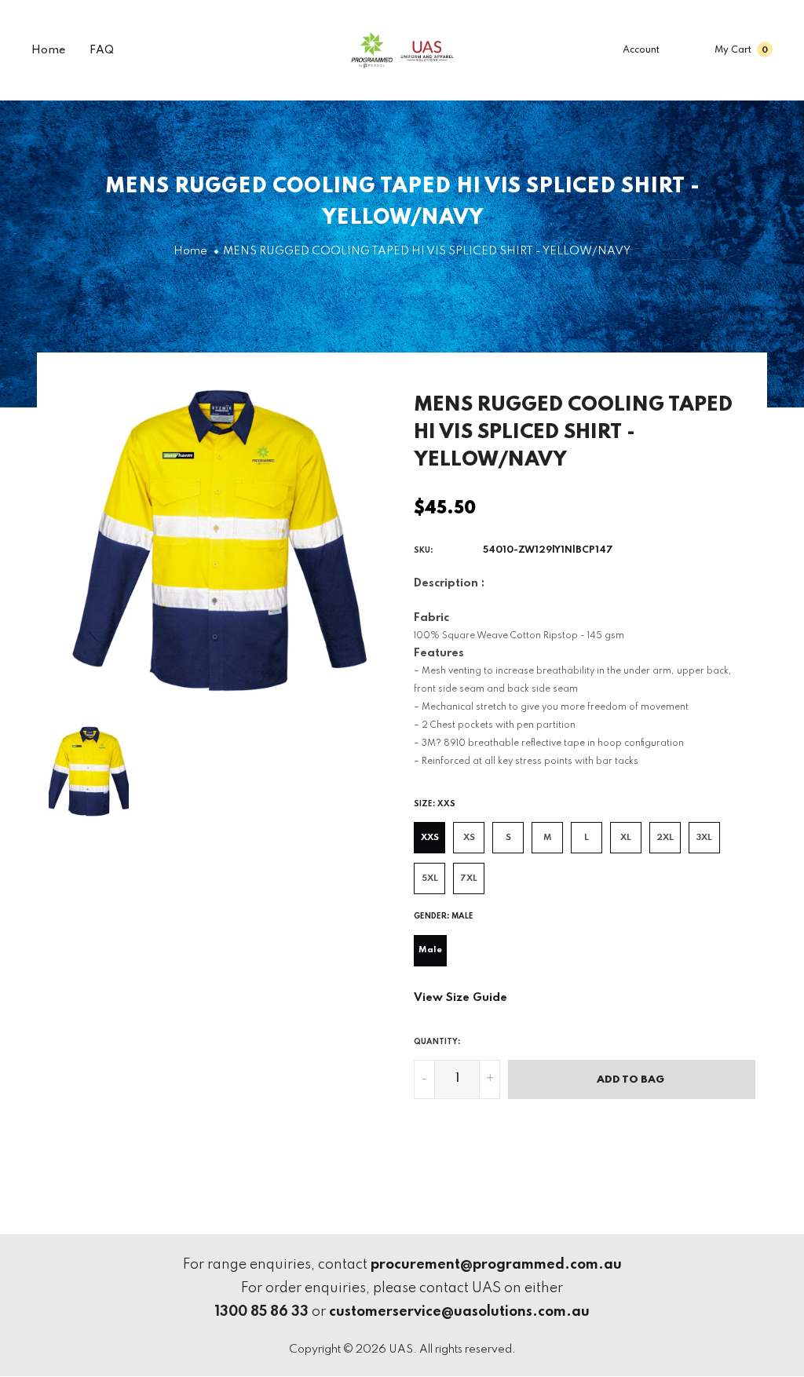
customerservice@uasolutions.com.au (459, 1312)
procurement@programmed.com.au (496, 1265)
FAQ (102, 50)
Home (48, 50)
